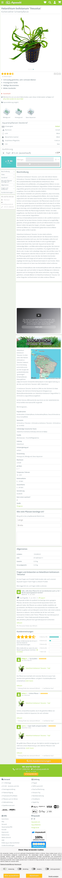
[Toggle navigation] (2, 2)
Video (3, 174)
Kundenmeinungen (7, 192)
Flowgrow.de (35, 827)
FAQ (3, 822)
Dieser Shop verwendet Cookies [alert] (31, 850)
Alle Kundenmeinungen (40, 761)
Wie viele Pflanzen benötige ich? (6, 181)
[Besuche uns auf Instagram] (35, 819)
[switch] (5, 869)
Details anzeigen (53, 876)
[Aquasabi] (14, 2)
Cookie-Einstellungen (8, 845)
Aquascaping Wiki (7, 827)
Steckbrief (4, 177)
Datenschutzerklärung (7, 864)
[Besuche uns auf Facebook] (32, 819)
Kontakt (4, 829)
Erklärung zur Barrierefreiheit (10, 843)
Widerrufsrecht (6, 837)
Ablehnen (34, 875)
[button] (54, 2)
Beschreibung (5, 171)
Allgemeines (5, 185)
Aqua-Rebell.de (36, 825)
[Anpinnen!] (60, 74)
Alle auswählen (12, 875)
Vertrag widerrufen (31, 774)
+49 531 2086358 (9, 207)
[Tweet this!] (57, 74)
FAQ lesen (7, 200)
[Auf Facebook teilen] (55, 74)
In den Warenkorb (39, 164)
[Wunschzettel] (45, 2)
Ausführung (7, 149)
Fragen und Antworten (4, 188)
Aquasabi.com (35, 822)
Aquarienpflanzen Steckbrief (15, 122)
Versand (4, 824)
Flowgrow (20, 506)
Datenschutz (5, 835)
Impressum (5, 832)
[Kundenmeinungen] (7, 73)
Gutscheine (5, 819)
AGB (3, 840)
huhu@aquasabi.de (7, 204)
